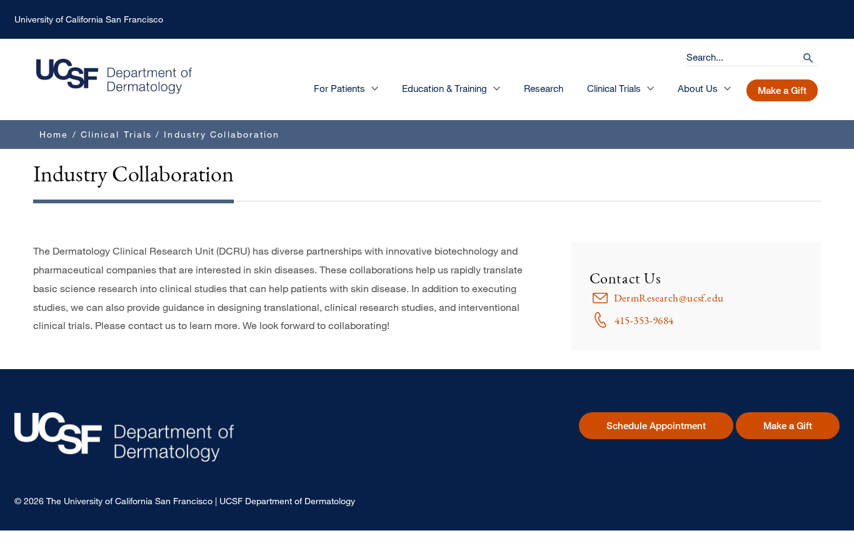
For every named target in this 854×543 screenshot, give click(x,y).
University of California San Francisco (88, 19)
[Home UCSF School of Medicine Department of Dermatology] (114, 90)
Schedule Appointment (656, 426)
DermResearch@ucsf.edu (669, 298)
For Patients (339, 88)
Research (543, 88)
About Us (698, 88)
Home (53, 134)
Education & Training (444, 88)
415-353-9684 (644, 320)
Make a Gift (782, 90)
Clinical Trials (614, 88)
